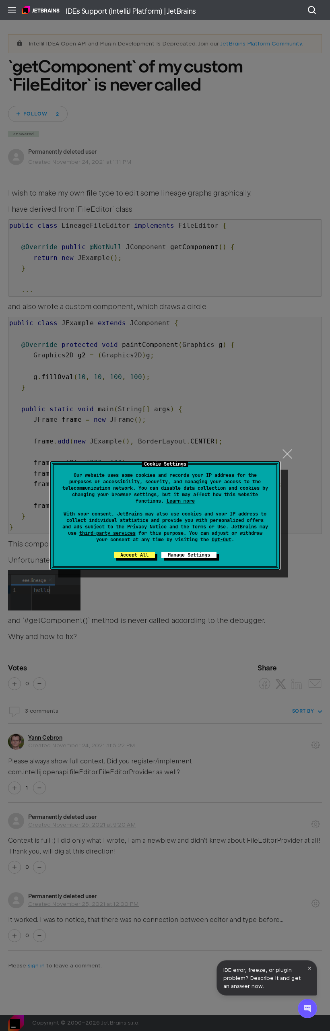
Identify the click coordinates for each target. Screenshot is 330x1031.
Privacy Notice (147, 527)
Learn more (181, 501)
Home (41, 10)
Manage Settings (189, 555)
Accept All (134, 555)
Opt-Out (221, 539)
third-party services (107, 533)
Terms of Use (209, 527)
